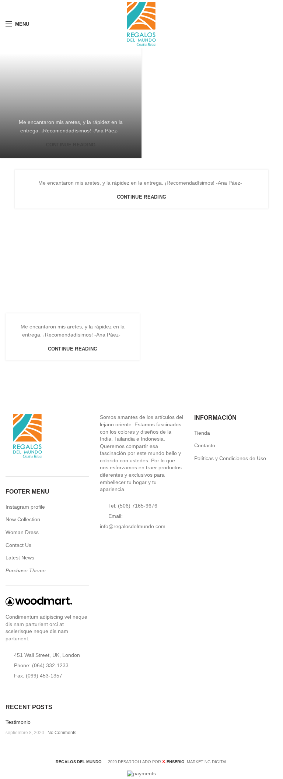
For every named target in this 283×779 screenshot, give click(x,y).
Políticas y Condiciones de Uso (230, 458)
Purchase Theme (26, 570)
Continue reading (71, 144)
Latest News (20, 558)
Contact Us (18, 545)
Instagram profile (25, 507)
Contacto (204, 445)
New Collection (23, 519)
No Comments (62, 732)
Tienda (202, 433)
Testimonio (18, 722)
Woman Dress (22, 532)
